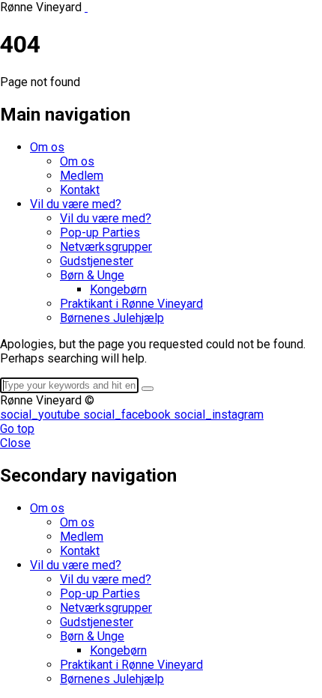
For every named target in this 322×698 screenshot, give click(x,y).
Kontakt (80, 190)
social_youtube (41, 414)
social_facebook (128, 414)
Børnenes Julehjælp (112, 318)
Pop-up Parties (100, 232)
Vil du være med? (75, 204)
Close (15, 443)
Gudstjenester (96, 261)
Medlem (81, 176)
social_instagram (219, 414)
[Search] (148, 388)
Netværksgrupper (106, 247)
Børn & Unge (92, 275)
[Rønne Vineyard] (86, 7)
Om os (47, 147)
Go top (17, 429)
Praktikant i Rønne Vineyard (131, 304)
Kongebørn (118, 289)
